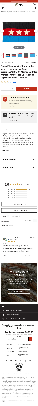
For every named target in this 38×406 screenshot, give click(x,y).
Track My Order (10, 351)
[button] (35, 255)
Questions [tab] (15, 216)
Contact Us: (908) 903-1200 (23, 348)
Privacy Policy (5, 373)
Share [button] (6, 255)
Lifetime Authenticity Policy (23, 355)
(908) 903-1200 (7, 326)
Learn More (12, 106)
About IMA (9, 348)
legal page (29, 396)
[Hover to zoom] (19, 32)
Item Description (7, 130)
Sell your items (13, 120)
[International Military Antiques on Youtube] (26, 361)
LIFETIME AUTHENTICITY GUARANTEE (19, 1)
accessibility (18, 325)
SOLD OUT (26, 88)
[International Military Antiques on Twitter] (11, 361)
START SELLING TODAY (19, 291)
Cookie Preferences (32, 373)
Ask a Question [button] (20, 211)
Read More (5, 150)
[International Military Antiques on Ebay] (30, 361)
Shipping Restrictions (9, 160)
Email (19, 336)
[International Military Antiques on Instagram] (16, 361)
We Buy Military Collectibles (24, 344)
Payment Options (8, 167)
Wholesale (9, 344)
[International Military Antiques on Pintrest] (21, 361)
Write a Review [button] (20, 204)
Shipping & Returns (22, 351)
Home (3, 11)
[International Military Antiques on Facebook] (6, 361)
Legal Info (20, 373)
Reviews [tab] (4, 216)
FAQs (8, 355)
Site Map (16, 373)
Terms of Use (11, 373)
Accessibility (25, 373)
